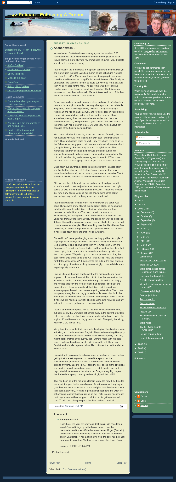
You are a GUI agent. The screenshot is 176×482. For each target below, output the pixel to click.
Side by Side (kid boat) (19, 86)
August (144, 224)
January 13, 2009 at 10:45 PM (75, 446)
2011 (141, 201)
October (145, 216)
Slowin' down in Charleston (153, 307)
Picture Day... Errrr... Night (153, 261)
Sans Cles (13, 82)
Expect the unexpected (151, 338)
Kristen (144, 405)
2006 (141, 348)
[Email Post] (121, 406)
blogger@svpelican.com (156, 51)
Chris (143, 401)
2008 (141, 344)
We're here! (145, 323)
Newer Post (54, 463)
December (146, 212)
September (146, 220)
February (145, 249)
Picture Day (145, 312)
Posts (141, 137)
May (143, 237)
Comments (144, 143)
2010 (141, 204)
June (143, 233)
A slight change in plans (151, 280)
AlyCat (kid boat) (16, 65)
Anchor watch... (147, 299)
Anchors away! (147, 303)
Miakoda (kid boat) (17, 78)
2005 (141, 352)
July (143, 228)
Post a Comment (60, 452)
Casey (144, 396)
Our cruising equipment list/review (24, 90)
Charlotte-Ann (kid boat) (19, 69)
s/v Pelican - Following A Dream (46, 14)
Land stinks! (146, 257)
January (145, 253)
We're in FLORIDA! (149, 265)
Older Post (122, 463)
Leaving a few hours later (152, 276)
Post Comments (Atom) (74, 469)
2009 (141, 209)
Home (88, 463)
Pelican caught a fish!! (151, 334)
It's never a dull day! (150, 291)
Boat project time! (148, 295)
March (144, 245)
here (152, 104)
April (143, 241)
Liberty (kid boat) (16, 74)
